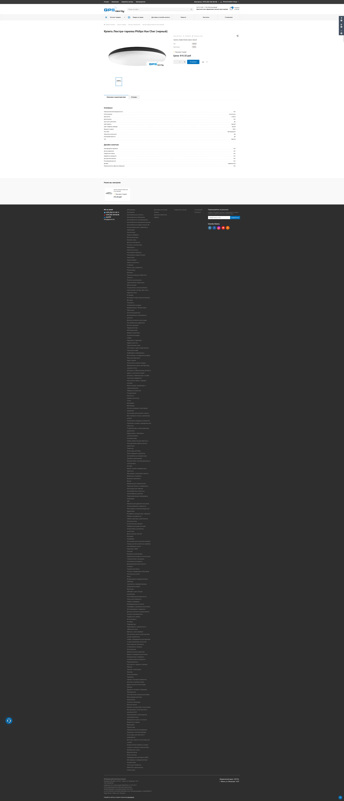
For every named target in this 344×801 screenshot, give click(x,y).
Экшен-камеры (132, 260)
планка (194, 46)
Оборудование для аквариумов (137, 730)
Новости (183, 17)
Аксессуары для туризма (135, 488)
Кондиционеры (132, 438)
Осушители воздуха (133, 335)
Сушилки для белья (133, 569)
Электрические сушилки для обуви (138, 694)
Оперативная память (133, 586)
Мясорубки (130, 403)
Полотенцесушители (133, 313)
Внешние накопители (134, 478)
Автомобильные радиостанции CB (138, 225)
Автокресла (131, 212)
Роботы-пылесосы (133, 262)
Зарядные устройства (134, 390)
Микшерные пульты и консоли (137, 720)
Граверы (129, 687)
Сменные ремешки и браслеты (137, 275)
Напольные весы (132, 250)
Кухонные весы (132, 521)
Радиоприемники (132, 662)
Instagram (219, 228)
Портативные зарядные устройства (138, 421)
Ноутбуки (130, 622)
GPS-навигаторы (132, 330)
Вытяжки (130, 300)
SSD (128, 501)
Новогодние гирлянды (134, 252)
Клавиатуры (131, 594)
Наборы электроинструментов (137, 679)
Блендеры (130, 536)
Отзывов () (188, 36)
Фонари (129, 466)
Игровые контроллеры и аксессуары (139, 707)
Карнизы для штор (133, 398)
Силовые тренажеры (133, 702)
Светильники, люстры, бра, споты (138, 290)
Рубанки (129, 667)
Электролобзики (132, 674)
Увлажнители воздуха (134, 305)
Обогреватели (131, 692)
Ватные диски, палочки (134, 534)
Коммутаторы (131, 762)
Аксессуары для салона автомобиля (138, 541)
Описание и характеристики (116, 97)
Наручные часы (132, 292)
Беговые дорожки (132, 325)
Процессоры (131, 727)
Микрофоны (131, 247)
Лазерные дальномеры (134, 458)
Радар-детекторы (132, 328)
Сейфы (129, 338)
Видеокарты (131, 725)
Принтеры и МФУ (132, 549)
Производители (140, 2)
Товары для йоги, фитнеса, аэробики (138, 544)
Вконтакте (210, 228)
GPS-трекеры (131, 210)
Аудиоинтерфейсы (133, 235)
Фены (129, 576)
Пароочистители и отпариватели (137, 486)
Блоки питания (132, 755)
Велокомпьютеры (132, 237)
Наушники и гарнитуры (134, 340)
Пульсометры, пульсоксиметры (137, 287)
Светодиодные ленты (134, 546)
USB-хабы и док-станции (135, 591)
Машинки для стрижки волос (136, 483)
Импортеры (115, 2)
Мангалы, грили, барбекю (135, 632)
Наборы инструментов (134, 516)
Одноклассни (228, 228)
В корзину (193, 62)
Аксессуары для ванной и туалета (138, 413)
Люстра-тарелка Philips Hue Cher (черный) (121, 190)
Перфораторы (131, 624)
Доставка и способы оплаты (160, 17)
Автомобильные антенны (135, 215)
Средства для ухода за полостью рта (138, 556)
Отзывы (106, 2)
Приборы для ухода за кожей (136, 526)
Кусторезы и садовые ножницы (137, 664)
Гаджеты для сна (132, 343)
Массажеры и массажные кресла (137, 473)
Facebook (214, 228)
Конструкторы (131, 649)
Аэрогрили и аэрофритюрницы (137, 584)
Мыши (129, 481)
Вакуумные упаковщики (134, 554)
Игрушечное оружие (133, 722)
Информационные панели (135, 604)
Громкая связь (131, 240)
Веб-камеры (131, 406)
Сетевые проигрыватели (135, 614)
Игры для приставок (133, 358)
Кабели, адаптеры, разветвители (137, 519)
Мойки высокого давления (135, 652)
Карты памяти (131, 360)
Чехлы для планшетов (134, 599)
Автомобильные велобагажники (137, 220)
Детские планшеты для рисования (138, 612)
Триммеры (130, 677)
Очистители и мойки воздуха (136, 363)
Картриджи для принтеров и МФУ (137, 757)
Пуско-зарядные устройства (136, 453)
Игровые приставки (133, 333)
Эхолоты (130, 277)
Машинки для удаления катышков (138, 503)
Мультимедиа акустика (134, 697)
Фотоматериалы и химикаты (136, 609)
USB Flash (130, 581)
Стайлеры (130, 265)
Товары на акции (138, 17)
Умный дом (130, 257)
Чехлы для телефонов (134, 765)
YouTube (223, 228)
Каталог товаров (115, 17)
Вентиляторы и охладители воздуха (138, 355)
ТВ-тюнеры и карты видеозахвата (138, 348)
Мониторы (130, 589)
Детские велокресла (133, 242)
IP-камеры (130, 295)
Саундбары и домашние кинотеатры (138, 606)
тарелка (194, 43)
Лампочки (130, 448)
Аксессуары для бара (134, 451)
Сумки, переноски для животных (137, 441)
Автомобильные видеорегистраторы (139, 222)
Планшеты (130, 303)
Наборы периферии (133, 601)
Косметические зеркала (134, 524)
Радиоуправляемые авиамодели (137, 496)
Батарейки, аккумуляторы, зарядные (138, 514)
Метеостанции (131, 285)
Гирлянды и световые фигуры (136, 732)
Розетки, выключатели (134, 280)
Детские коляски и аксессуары (137, 320)
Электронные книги (133, 574)
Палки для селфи (132, 350)
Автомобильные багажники (136, 217)
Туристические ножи (133, 345)
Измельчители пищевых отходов (137, 745)
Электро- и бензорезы (134, 669)
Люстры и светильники (134, 245)
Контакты (206, 17)
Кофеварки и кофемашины (135, 353)
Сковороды (130, 498)
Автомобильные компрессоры (137, 456)
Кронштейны (131, 699)
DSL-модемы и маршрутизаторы (137, 760)
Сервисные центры (127, 2)
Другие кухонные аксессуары (136, 684)
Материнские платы (133, 750)
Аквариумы (130, 539)
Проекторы (130, 310)
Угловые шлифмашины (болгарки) (138, 571)
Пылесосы (130, 395)
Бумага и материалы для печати (137, 654)
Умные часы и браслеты (135, 267)
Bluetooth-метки (132, 752)
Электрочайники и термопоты (136, 506)
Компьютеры (131, 270)
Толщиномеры (131, 393)
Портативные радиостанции (136, 255)
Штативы (130, 272)
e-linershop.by (130, 797)
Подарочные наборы (133, 617)
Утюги (129, 400)
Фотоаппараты (132, 619)
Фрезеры (130, 672)
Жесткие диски (132, 704)
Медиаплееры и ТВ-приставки (136, 308)
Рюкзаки (130, 551)
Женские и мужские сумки (135, 682)
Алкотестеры (131, 232)
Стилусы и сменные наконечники (138, 747)
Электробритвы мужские (135, 493)
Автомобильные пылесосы (136, 491)
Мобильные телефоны (134, 476)
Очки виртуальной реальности (136, 596)
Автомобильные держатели (136, 323)
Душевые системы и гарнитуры (137, 689)
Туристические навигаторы (135, 282)
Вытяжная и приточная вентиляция (138, 297)
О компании (229, 17)
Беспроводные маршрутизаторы (137, 579)
